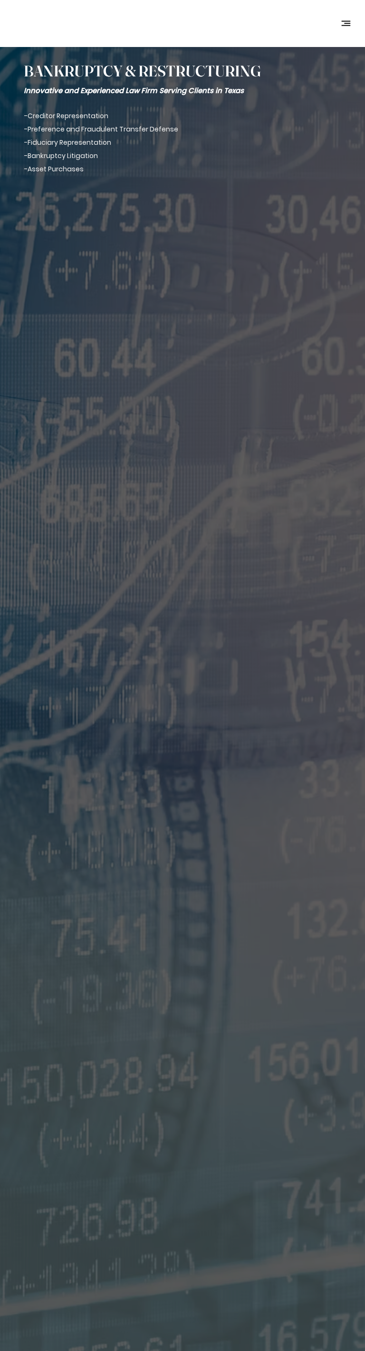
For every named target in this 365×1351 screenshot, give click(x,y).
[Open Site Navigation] (345, 23)
